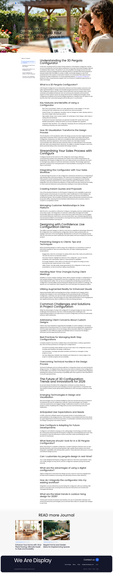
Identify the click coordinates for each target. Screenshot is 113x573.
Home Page (68, 564)
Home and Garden (24, 24)
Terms (93, 569)
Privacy (89, 569)
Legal (97, 569)
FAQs (78, 564)
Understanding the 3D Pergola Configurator (28, 62)
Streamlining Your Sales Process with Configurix (28, 66)
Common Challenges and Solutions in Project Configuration (28, 73)
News (74, 564)
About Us (85, 569)
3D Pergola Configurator (82, 76)
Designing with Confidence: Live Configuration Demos (28, 70)
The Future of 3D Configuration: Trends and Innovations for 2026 (28, 77)
